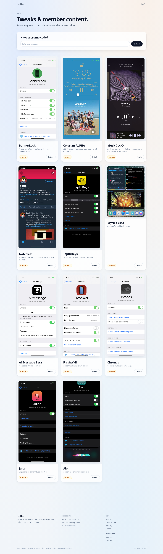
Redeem (137, 44)
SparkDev (20, 4)
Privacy (109, 525)
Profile (143, 4)
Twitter (109, 540)
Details (50, 157)
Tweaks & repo (112, 522)
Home (108, 519)
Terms (108, 528)
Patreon (109, 537)
